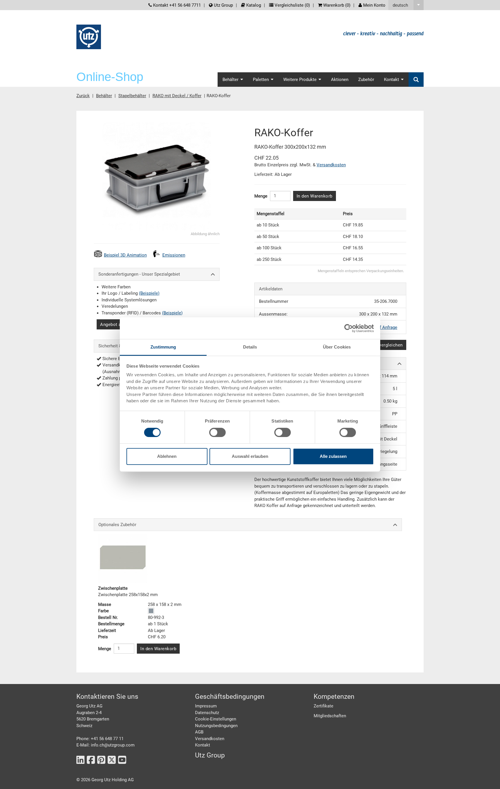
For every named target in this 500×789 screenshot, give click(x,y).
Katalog (253, 5)
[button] (406, 5)
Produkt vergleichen (382, 345)
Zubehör (366, 79)
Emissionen (173, 255)
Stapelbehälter (132, 95)
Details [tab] (250, 346)
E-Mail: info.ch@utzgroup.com (105, 745)
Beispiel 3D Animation (125, 255)
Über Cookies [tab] (337, 346)
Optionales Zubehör (117, 524)
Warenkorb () (336, 5)
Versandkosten (331, 164)
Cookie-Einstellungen (215, 719)
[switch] (217, 432)
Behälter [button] (230, 79)
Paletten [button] (261, 79)
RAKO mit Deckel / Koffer (176, 95)
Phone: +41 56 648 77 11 (100, 738)
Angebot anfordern (119, 324)
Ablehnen (167, 456)
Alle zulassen (333, 456)
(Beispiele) (149, 293)
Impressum (206, 706)
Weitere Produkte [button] (300, 79)
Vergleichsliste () (291, 5)
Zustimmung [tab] (163, 346)
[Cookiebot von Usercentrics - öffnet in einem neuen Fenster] (348, 328)
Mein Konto (373, 5)
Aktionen (339, 79)
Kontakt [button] (391, 79)
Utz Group (223, 5)
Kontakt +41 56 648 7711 (176, 5)
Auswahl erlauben (250, 456)
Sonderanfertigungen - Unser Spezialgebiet (139, 274)
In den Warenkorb (314, 196)
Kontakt (202, 745)
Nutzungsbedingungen (216, 725)
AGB (199, 732)
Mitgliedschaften (330, 715)
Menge (260, 196)
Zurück (83, 95)
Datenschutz (207, 712)
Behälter (104, 95)
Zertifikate (323, 706)
